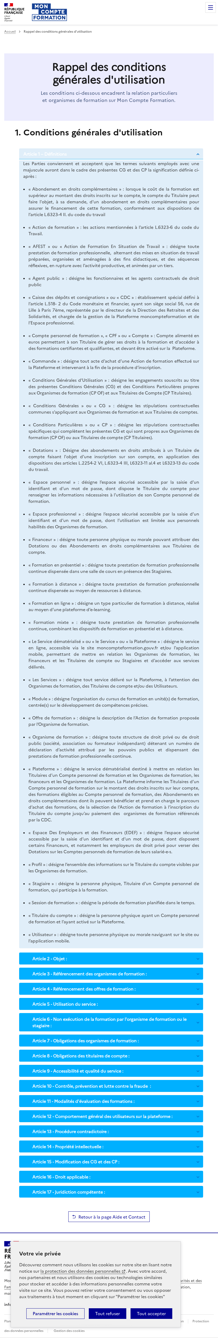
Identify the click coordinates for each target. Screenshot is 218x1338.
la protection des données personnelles (80, 1271)
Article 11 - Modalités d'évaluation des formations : (83, 1101)
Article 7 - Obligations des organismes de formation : (85, 1040)
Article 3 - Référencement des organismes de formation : (89, 973)
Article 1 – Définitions (45, 154)
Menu (210, 7)
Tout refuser (107, 1313)
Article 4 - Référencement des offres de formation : (84, 989)
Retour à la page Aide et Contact (111, 1217)
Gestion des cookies (69, 1330)
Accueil (10, 31)
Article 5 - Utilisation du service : (65, 1004)
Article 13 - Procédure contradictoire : (70, 1131)
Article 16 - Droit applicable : (61, 1177)
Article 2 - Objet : (49, 958)
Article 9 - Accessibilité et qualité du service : (77, 1071)
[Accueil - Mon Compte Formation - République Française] (49, 12)
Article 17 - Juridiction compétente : (68, 1192)
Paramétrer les (55, 1313)
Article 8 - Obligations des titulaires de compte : (80, 1055)
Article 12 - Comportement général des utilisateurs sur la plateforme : (102, 1116)
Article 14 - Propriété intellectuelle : (67, 1146)
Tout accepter (151, 1313)
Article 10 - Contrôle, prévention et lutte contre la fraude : (91, 1086)
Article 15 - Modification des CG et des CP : (75, 1161)
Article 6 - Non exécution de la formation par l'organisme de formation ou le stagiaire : (109, 1022)
